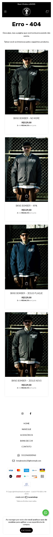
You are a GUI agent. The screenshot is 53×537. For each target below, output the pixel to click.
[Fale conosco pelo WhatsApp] (45, 512)
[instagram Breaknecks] (22, 413)
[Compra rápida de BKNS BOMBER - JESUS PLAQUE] (26, 284)
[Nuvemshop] (26, 498)
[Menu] (6, 11)
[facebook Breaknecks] (30, 413)
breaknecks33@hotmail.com (28, 460)
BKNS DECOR (26, 441)
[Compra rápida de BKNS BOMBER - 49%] (26, 196)
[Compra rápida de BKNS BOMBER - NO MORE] (26, 109)
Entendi (26, 530)
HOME (27, 423)
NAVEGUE (26, 429)
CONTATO (26, 446)
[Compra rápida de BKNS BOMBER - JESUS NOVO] (26, 371)
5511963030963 (28, 455)
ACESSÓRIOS (26, 435)
